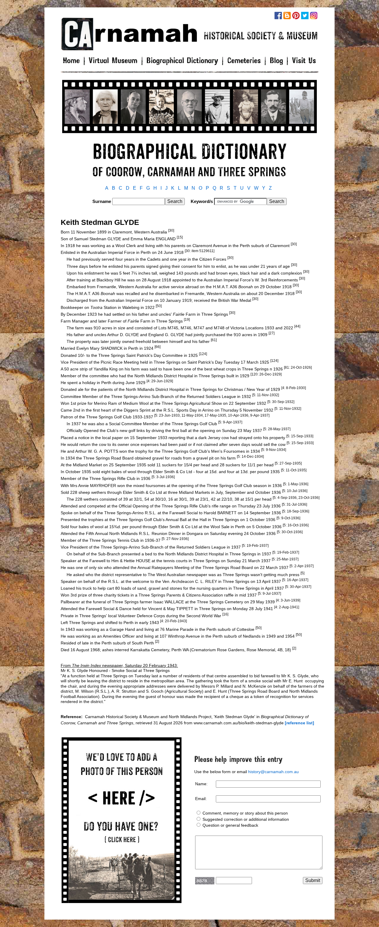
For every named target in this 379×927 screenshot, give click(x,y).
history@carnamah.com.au (273, 771)
